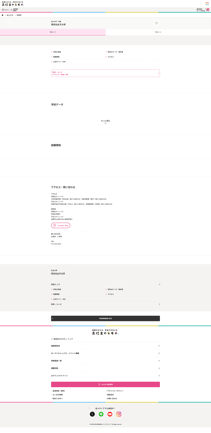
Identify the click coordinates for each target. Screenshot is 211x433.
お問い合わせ (112, 398)
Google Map (63, 225)
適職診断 (54, 368)
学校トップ (53, 32)
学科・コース (60, 73)
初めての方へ (58, 398)
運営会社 (110, 394)
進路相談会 (55, 345)
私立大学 (10, 15)
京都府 (19, 15)
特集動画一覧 (56, 360)
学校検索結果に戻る (105, 318)
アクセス (111, 57)
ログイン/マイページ (59, 375)
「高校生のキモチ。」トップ (62, 339)
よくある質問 (58, 394)
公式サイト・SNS (59, 62)
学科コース (158, 32)
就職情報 (56, 57)
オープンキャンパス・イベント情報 (65, 353)
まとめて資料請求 (107, 384)
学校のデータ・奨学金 (115, 52)
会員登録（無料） (59, 391)
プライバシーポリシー (115, 391)
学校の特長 (57, 52)
